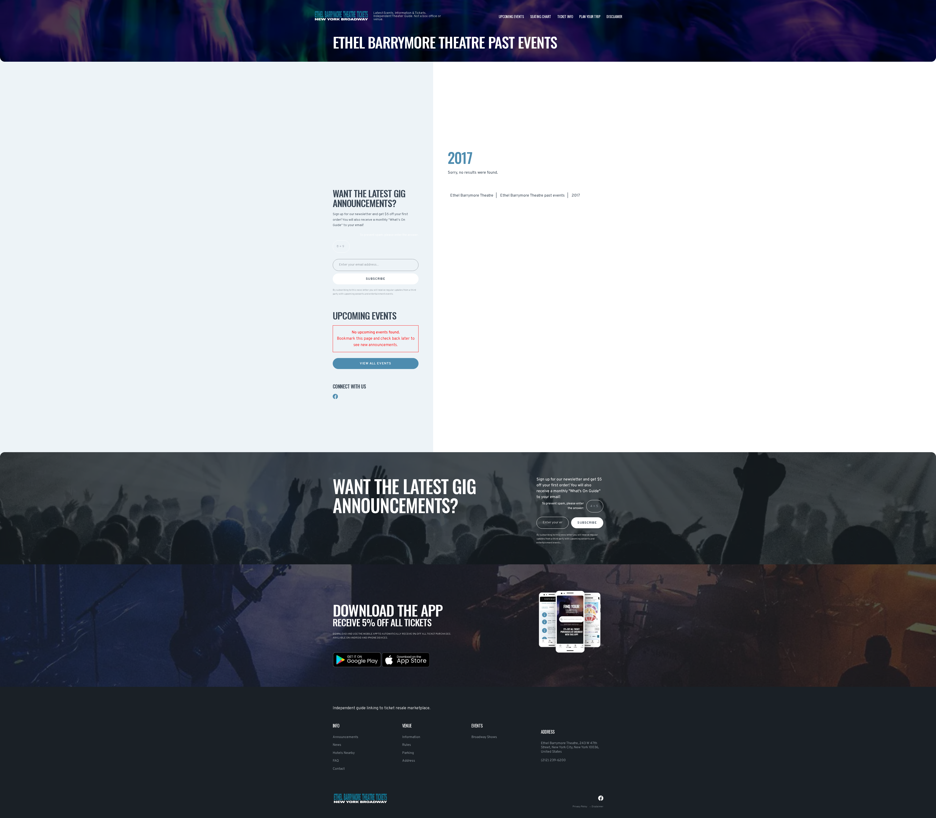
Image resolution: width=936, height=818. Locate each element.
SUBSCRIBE (375, 279)
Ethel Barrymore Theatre (471, 195)
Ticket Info (565, 16)
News (337, 745)
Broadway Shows (484, 737)
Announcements (345, 737)
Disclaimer (614, 16)
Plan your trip (590, 16)
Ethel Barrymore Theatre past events (532, 195)
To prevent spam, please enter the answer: (389, 235)
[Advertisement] (376, 138)
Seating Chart (540, 16)
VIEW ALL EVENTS (375, 364)
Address (408, 761)
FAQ (336, 761)
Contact (339, 769)
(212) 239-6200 (553, 760)
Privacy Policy (580, 806)
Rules (406, 745)
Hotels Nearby (344, 753)
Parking (408, 753)
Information (411, 737)
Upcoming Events (511, 16)
